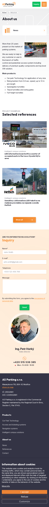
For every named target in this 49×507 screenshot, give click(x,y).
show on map (7, 387)
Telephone (6, 268)
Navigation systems (10, 428)
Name (5, 248)
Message (5, 278)
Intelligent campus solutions (13, 432)
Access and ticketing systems (14, 425)
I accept (25, 492)
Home (4, 12)
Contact (5, 453)
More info (6, 486)
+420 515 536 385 (24, 362)
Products (6, 415)
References (7, 449)
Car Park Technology (10, 421)
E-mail (5, 258)
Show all (19, 220)
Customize (24, 501)
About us (6, 439)
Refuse (24, 496)
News (15, 30)
